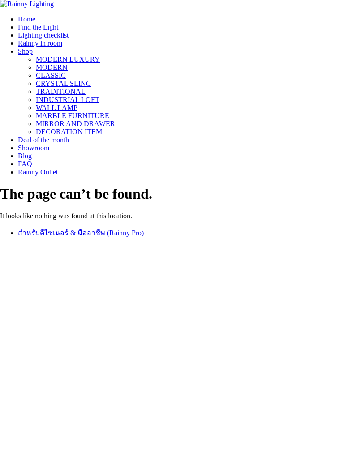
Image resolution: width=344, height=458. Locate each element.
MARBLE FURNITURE (72, 115)
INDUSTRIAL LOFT (67, 99)
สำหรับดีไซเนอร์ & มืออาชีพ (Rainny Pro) (81, 233)
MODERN (52, 67)
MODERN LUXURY (68, 59)
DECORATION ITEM (69, 132)
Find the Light (38, 27)
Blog (25, 156)
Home (26, 19)
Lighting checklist (43, 35)
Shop (25, 51)
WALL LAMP (56, 107)
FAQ (25, 164)
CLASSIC (51, 75)
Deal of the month (43, 140)
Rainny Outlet (38, 172)
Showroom (33, 148)
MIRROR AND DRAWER (75, 123)
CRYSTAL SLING (63, 83)
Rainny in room (40, 43)
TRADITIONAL (61, 91)
